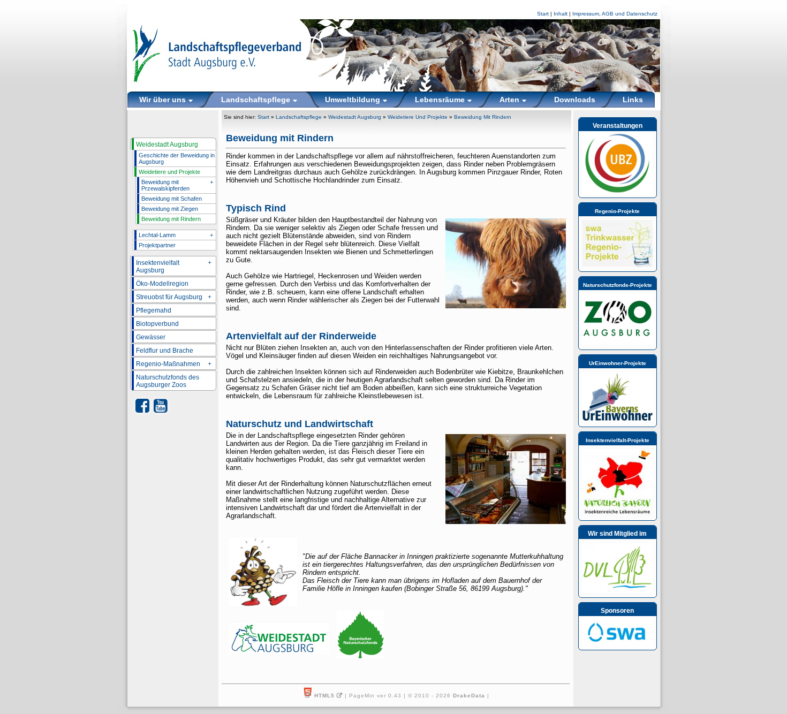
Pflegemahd (153, 310)
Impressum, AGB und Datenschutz (614, 14)
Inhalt (560, 14)
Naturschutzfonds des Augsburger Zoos (167, 381)
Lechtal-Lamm (176, 235)
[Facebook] (142, 406)
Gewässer (150, 337)
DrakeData (469, 695)
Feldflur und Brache (164, 350)
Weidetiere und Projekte (169, 172)
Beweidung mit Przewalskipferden (177, 185)
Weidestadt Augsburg (167, 144)
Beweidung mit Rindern (171, 219)
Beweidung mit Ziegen (169, 209)
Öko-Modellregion (162, 283)
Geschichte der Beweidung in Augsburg (177, 158)
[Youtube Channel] (161, 406)
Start (543, 14)
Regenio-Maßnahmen (173, 364)
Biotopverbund (157, 324)
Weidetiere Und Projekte (418, 117)
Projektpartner (157, 245)
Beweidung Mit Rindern (482, 117)
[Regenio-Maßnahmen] (617, 264)
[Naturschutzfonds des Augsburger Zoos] (617, 342)
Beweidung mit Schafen (171, 198)
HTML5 (324, 695)
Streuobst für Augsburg (173, 297)
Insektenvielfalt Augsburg (173, 266)
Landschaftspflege (299, 117)
